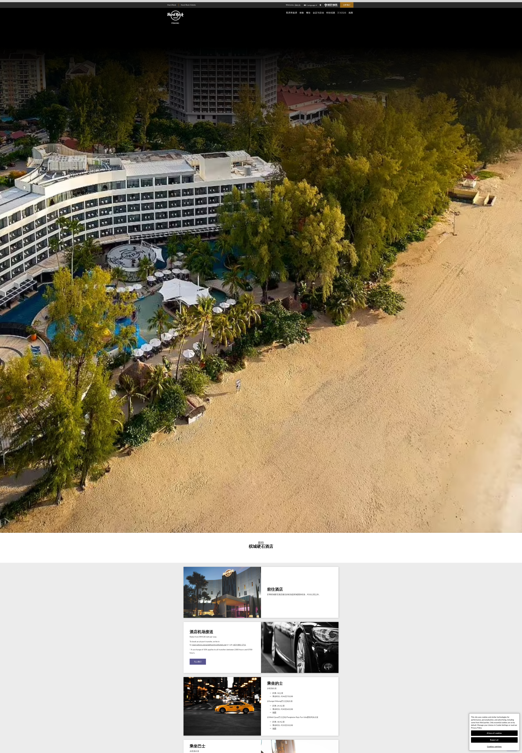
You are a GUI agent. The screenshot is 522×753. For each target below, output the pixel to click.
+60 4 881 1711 (239, 645)
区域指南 (341, 12)
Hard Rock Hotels (188, 5)
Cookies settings (494, 747)
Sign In (297, 5)
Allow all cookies (494, 733)
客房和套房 (291, 12)
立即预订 (346, 5)
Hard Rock (171, 5)
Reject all (494, 740)
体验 (301, 12)
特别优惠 (330, 12)
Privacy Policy (476, 728)
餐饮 (308, 12)
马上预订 (198, 661)
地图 (274, 712)
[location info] (321, 5)
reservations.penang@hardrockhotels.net (209, 645)
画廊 (351, 12)
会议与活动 (318, 12)
